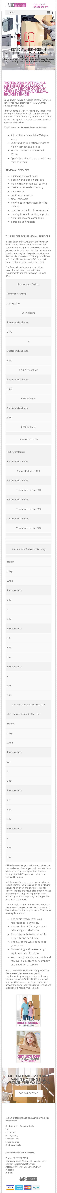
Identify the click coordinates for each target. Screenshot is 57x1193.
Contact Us (11, 1132)
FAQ (7, 1129)
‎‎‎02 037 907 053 (20, 1158)
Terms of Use (12, 1138)
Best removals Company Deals (20, 1126)
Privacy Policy (12, 1135)
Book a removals (13, 1145)
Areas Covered (12, 1141)
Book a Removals (28, 1093)
